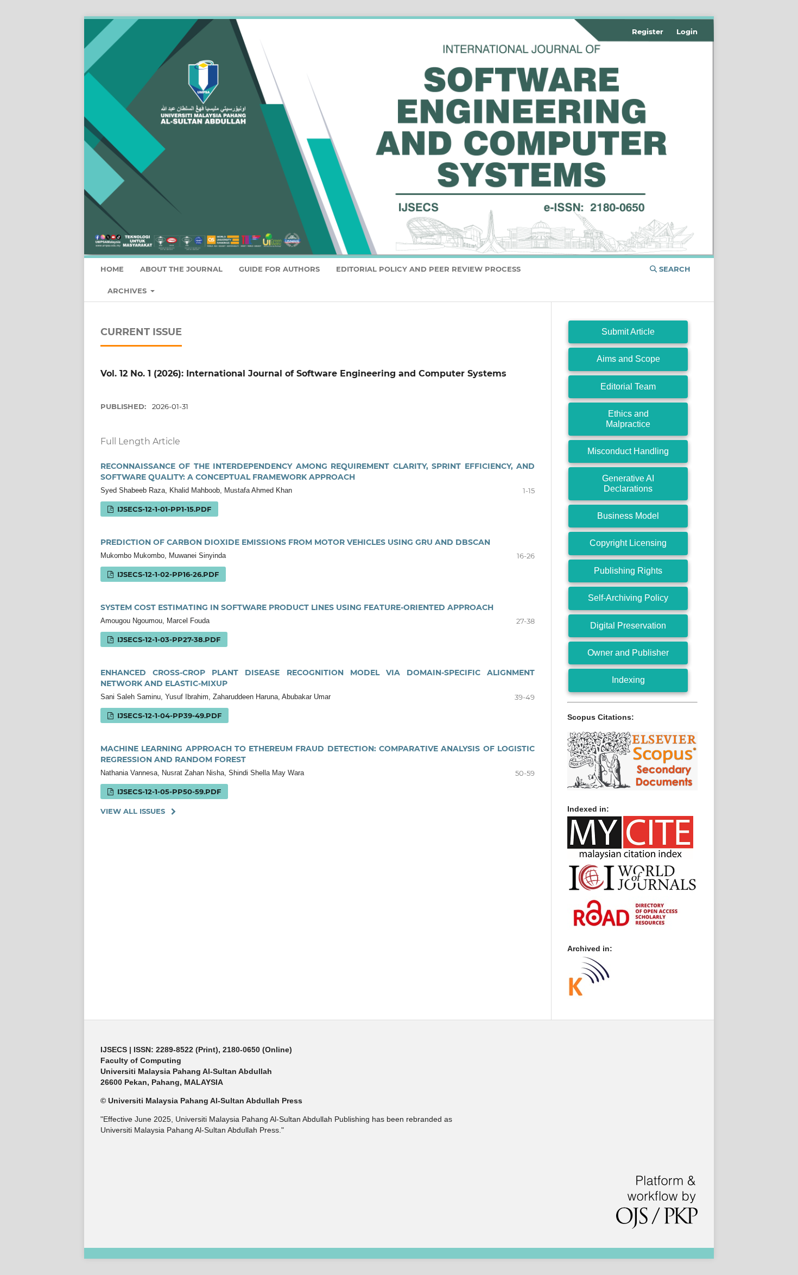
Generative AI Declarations (628, 483)
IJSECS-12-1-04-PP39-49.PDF (168, 715)
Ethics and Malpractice (628, 418)
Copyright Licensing (628, 543)
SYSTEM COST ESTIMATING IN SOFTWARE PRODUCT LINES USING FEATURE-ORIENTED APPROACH (296, 607)
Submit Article (628, 331)
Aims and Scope (628, 358)
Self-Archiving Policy (628, 597)
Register (647, 31)
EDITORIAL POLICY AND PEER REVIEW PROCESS (428, 269)
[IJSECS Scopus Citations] (632, 787)
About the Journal (181, 269)
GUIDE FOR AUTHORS (279, 269)
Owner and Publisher (628, 652)
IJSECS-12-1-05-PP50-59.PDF (168, 791)
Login (687, 31)
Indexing (628, 679)
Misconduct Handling (628, 451)
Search (674, 269)
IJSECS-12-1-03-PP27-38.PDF (167, 639)
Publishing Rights (628, 570)
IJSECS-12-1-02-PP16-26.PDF (167, 574)
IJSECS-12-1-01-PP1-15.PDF (163, 509)
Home (112, 269)
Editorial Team (628, 386)
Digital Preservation (628, 625)
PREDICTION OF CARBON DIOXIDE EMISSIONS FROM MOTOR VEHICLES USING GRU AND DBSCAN (295, 542)
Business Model (628, 515)
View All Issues (132, 811)
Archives (128, 290)
